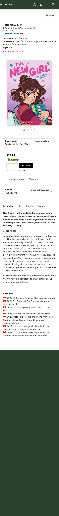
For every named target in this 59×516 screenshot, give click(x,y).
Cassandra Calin (12, 33)
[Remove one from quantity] (8, 165)
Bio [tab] (20, 206)
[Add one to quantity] (16, 165)
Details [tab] (29, 206)
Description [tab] (8, 206)
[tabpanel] (29, 278)
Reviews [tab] (41, 206)
